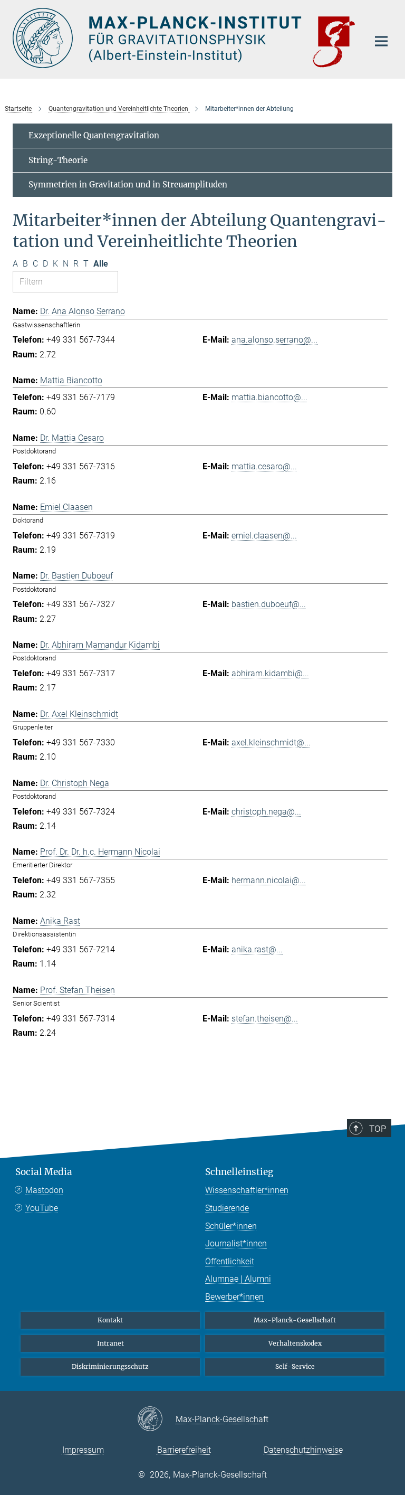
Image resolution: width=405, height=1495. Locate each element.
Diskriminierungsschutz (110, 1366)
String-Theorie (58, 160)
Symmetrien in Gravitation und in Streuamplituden (127, 184)
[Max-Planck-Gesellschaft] (156, 1419)
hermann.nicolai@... (269, 880)
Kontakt (110, 1320)
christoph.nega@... (266, 812)
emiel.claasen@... (264, 536)
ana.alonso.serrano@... (274, 340)
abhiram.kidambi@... (270, 673)
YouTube (41, 1208)
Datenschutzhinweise (303, 1450)
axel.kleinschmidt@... (271, 742)
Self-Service (295, 1366)
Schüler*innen (231, 1226)
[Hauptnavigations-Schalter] (381, 41)
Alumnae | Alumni (238, 1279)
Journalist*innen (236, 1243)
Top (377, 1128)
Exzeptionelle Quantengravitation (93, 135)
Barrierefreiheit (184, 1450)
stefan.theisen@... (265, 1019)
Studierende (227, 1208)
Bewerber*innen (234, 1297)
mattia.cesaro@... (264, 466)
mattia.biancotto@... (269, 397)
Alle (100, 264)
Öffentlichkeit (229, 1261)
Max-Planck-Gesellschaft (295, 1320)
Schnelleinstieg (239, 1172)
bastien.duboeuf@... (269, 604)
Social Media (43, 1172)
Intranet (110, 1343)
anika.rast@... (257, 949)
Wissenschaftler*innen (246, 1190)
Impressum (83, 1450)
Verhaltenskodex (295, 1343)
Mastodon (44, 1190)
